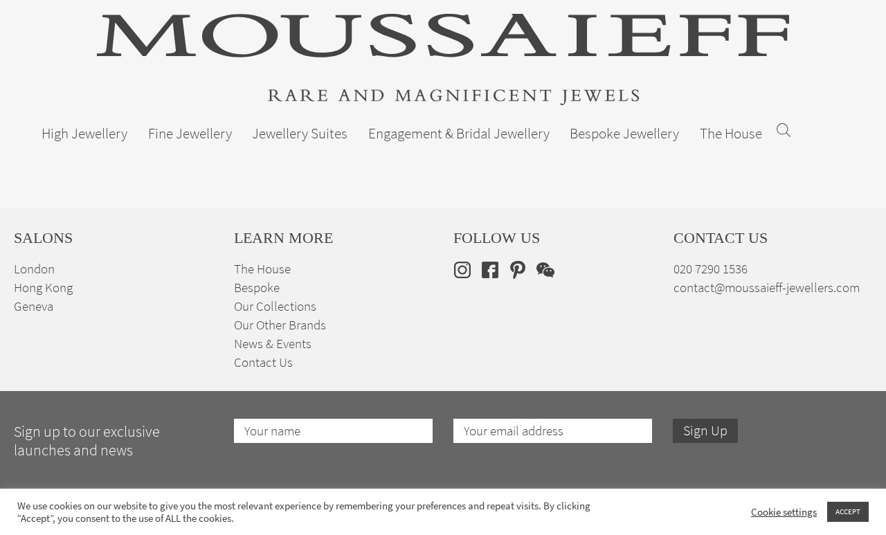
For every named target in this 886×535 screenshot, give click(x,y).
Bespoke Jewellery (624, 134)
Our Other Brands (280, 325)
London (34, 269)
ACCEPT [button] (847, 511)
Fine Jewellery (190, 134)
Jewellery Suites (299, 134)
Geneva (33, 306)
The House (731, 134)
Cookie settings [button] (784, 512)
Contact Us (263, 362)
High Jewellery (84, 134)
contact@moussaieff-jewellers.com (766, 288)
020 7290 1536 (710, 269)
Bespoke (257, 288)
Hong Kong (43, 288)
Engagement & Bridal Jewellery (459, 134)
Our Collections (275, 306)
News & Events (272, 344)
